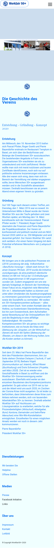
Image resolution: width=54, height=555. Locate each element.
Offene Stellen (9, 474)
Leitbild (6, 533)
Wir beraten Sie (10, 465)
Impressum (8, 525)
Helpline (6, 470)
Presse (5, 495)
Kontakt (6, 529)
